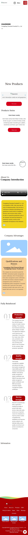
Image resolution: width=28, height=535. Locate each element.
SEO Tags (19, 531)
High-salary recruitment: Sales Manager (13, 455)
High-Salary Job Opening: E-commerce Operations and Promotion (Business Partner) (13, 478)
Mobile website (5, 521)
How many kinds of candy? (8, 486)
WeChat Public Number (14, 522)
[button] (13, 76)
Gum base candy (14, 115)
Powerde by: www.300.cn (11, 531)
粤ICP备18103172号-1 (15, 529)
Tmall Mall (22, 521)
